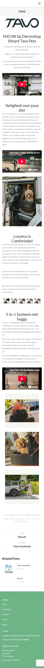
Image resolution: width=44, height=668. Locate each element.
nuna (32, 518)
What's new (14, 515)
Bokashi (20, 579)
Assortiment (6, 609)
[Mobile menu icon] (39, 3)
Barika (4, 625)
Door (25, 515)
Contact (5, 620)
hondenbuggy (20, 518)
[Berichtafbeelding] (8, 569)
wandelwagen (25, 521)
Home (4, 604)
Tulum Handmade (23, 565)
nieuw (27, 518)
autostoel (11, 518)
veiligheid (17, 521)
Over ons (5, 614)
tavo (37, 518)
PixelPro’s (25, 640)
